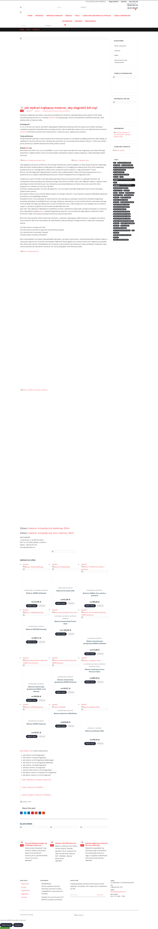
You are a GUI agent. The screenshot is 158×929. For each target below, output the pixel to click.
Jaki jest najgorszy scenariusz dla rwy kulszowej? (96, 844)
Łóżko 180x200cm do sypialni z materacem (36, 780)
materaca (61, 111)
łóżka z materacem (122, 16)
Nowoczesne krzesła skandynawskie (120, 61)
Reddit (43, 813)
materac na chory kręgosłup (121, 207)
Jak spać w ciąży (118, 190)
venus (98, 666)
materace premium (54, 16)
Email (36, 813)
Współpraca (90, 21)
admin (30, 111)
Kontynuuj (18, 925)
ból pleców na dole (127, 165)
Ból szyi (51, 111)
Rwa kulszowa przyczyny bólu (122, 230)
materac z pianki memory (127, 223)
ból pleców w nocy (119, 172)
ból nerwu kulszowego (124, 162)
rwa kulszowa (125, 225)
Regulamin (25, 894)
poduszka (116, 225)
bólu (27, 148)
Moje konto (113, 2)
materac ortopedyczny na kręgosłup (123, 221)
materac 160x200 (129, 195)
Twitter (25, 813)
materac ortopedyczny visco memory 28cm (51, 532)
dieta (115, 182)
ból (115, 162)
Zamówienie (25, 891)
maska (115, 193)
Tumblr (40, 813)
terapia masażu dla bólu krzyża (122, 235)
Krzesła (68, 16)
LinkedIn (28, 813)
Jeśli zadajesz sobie (26, 751)
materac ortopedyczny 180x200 (122, 218)
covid (121, 177)
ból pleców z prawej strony (121, 174)
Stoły (77, 16)
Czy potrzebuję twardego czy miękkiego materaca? (36, 844)
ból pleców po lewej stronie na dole (123, 167)
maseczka (126, 190)
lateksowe (37, 590)
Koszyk (123, 2)
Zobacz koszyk (6, 925)
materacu (67, 111)
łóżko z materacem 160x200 (121, 239)
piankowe (98, 728)
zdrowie (116, 237)
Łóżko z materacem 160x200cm (32, 787)
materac (56, 111)
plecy (42, 211)
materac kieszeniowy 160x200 (121, 204)
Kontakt (78, 21)
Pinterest (32, 813)
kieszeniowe (28, 590)
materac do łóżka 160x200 (120, 200)
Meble (116, 55)
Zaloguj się (133, 2)
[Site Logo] (31, 7)
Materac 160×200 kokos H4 (65, 843)
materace (39, 16)
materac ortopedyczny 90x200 (121, 211)
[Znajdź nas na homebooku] (124, 134)
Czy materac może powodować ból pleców (123, 180)
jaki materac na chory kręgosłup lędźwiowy (122, 185)
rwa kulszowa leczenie (120, 228)
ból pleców (46, 111)
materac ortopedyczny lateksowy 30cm (49, 528)
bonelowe (61, 588)
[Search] (94, 7)
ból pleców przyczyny (119, 170)
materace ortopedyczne (127, 202)
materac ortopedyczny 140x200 (122, 214)
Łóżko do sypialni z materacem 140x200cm (36, 795)
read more (28, 860)
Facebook (21, 813)
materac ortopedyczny (120, 209)
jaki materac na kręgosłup (121, 188)
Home (30, 16)
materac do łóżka (125, 197)
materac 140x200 (118, 195)
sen (133, 230)
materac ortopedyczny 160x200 (122, 216)
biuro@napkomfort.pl (118, 892)
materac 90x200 (130, 193)
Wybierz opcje (31, 606)
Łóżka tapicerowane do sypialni (97, 16)
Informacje (67, 21)
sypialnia (116, 232)
